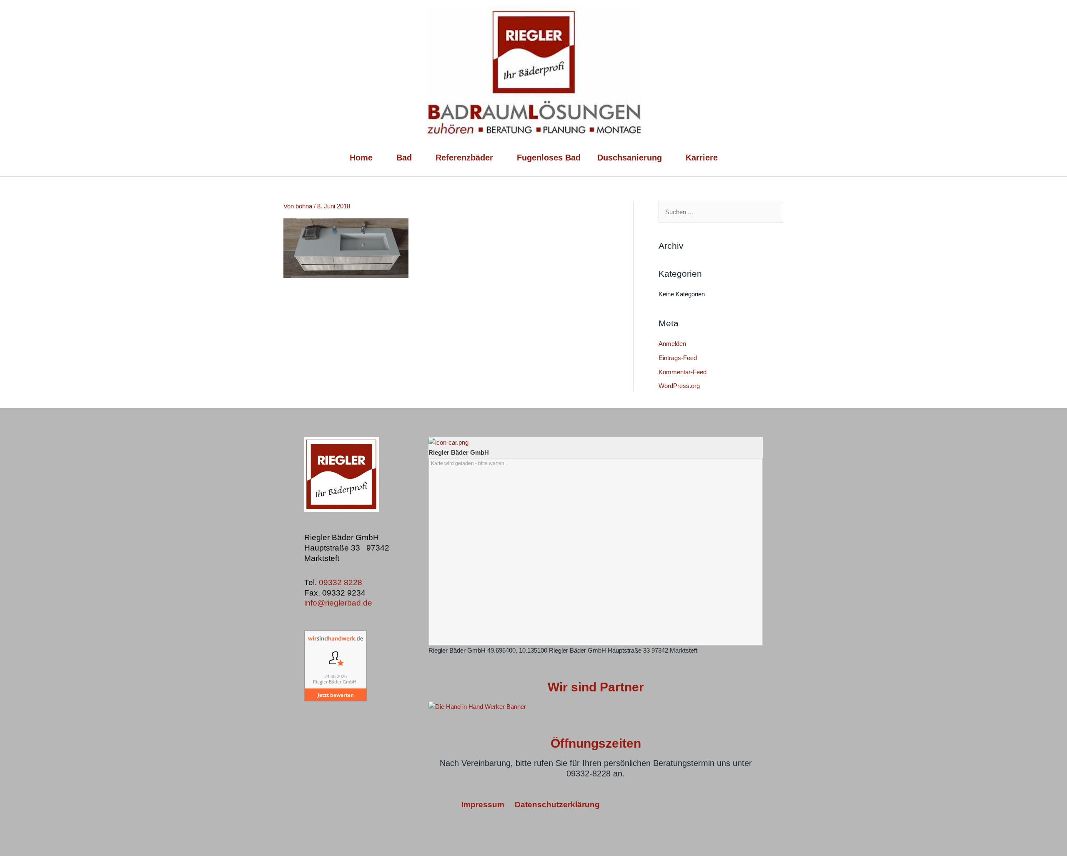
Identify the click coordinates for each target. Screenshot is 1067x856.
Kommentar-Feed (682, 371)
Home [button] (361, 157)
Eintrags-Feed (678, 357)
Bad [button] (404, 157)
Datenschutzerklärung (557, 804)
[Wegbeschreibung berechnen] (448, 442)
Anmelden (672, 343)
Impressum (483, 804)
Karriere (702, 157)
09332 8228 (341, 582)
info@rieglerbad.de (338, 602)
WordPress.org (679, 385)
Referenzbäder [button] (464, 157)
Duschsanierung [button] (629, 157)
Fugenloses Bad (549, 157)
